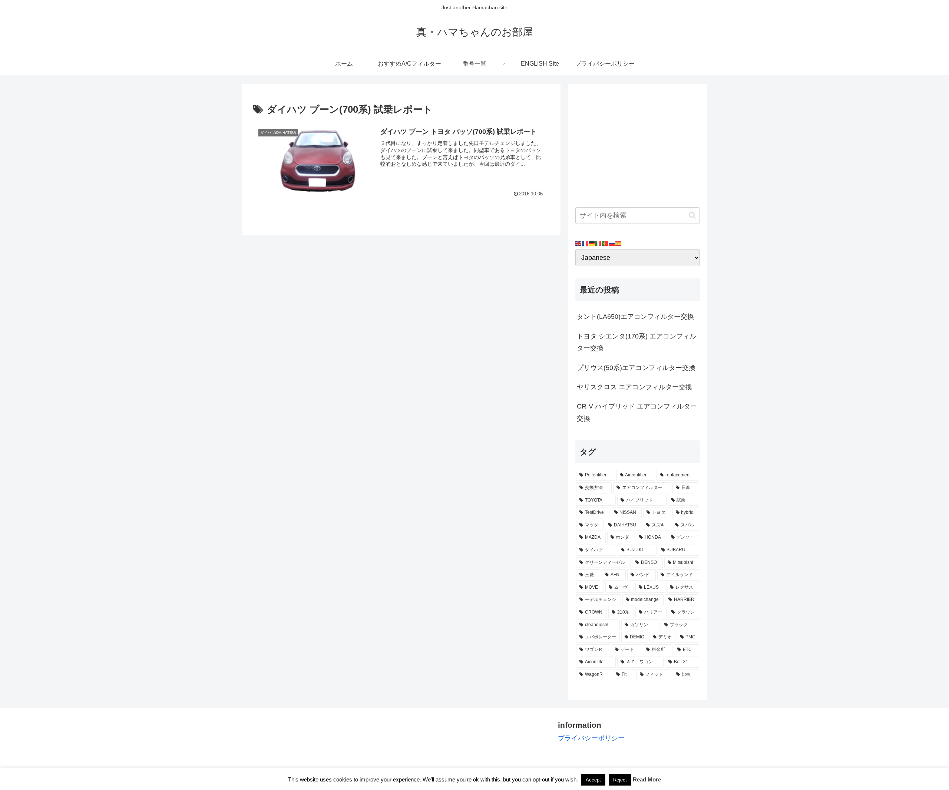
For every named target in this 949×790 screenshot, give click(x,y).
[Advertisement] (637, 143)
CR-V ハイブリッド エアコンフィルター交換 (637, 412)
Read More (647, 779)
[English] (578, 243)
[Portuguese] (605, 243)
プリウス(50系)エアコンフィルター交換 (636, 367)
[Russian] (612, 243)
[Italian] (598, 243)
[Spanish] (618, 243)
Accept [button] (593, 780)
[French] (585, 243)
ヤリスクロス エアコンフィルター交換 (634, 387)
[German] (592, 243)
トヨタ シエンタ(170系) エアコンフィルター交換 (636, 342)
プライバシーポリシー (591, 738)
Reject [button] (620, 780)
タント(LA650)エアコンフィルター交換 (635, 316)
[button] (692, 215)
